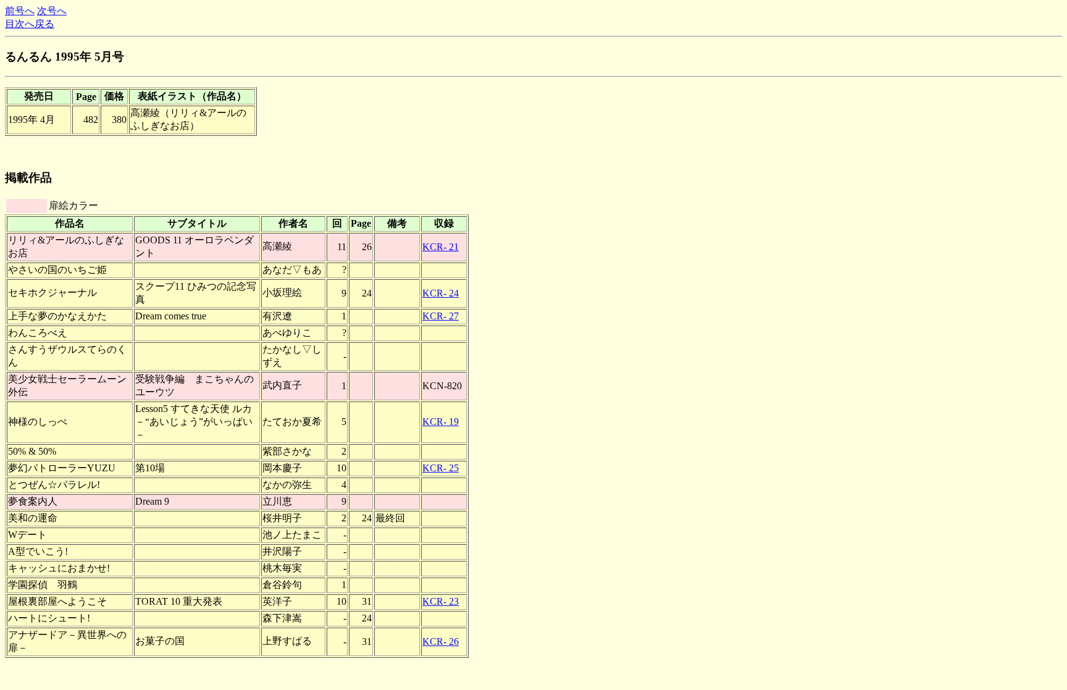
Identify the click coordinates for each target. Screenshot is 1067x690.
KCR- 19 (440, 421)
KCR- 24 (440, 293)
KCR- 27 (440, 316)
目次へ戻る (29, 24)
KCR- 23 (440, 601)
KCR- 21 (440, 247)
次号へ (52, 11)
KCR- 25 (440, 468)
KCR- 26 (440, 641)
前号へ (20, 11)
